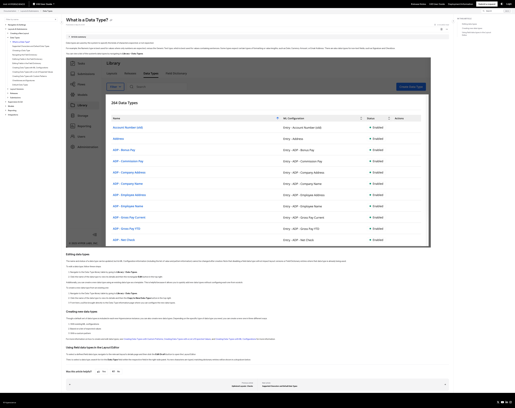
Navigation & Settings (17, 25)
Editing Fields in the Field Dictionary (26, 63)
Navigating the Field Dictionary (24, 55)
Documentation (10, 11)
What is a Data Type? (21, 42)
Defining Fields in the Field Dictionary (27, 59)
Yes (104, 371)
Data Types (47, 11)
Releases (14, 93)
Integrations (13, 115)
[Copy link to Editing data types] (93, 254)
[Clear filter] (55, 19)
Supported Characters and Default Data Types (30, 46)
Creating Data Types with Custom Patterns (29, 76)
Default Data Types (20, 85)
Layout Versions (17, 89)
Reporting (12, 110)
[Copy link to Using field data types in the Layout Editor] (124, 348)
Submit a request (486, 4)
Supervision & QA (15, 102)
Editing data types (469, 24)
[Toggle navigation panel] (61, 22)
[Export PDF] (441, 29)
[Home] (14, 4)
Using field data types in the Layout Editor (476, 33)
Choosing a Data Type (21, 50)
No (118, 371)
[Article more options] (447, 29)
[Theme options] (502, 4)
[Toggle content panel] (453, 21)
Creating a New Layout (19, 33)
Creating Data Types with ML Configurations (30, 68)
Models (11, 106)
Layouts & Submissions (30, 11)
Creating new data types (472, 28)
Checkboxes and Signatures (23, 80)
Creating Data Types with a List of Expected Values (32, 72)
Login (509, 4)
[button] (496, 11)
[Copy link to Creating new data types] (101, 312)
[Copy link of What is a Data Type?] (111, 20)
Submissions (15, 98)
